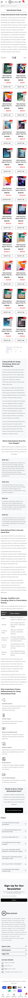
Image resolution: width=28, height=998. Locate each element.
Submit (14, 900)
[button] (13, 58)
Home (2, 6)
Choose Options (7, 199)
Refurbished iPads (11, 6)
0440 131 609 (10, 969)
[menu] (2, 2)
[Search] (6, 2)
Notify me (7, 87)
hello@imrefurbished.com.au (13, 972)
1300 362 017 (8, 965)
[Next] (20, 351)
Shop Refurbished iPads (14, 810)
